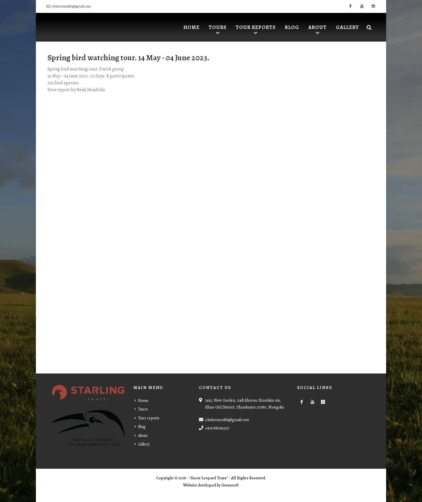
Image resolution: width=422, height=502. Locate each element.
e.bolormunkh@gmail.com (71, 6)
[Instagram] (373, 6)
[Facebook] (350, 6)
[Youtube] (361, 6)
